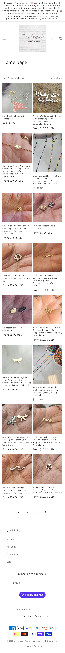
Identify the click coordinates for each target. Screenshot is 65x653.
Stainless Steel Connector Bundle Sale (14, 117)
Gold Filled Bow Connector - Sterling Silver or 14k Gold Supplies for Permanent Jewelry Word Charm (17, 441)
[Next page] (55, 511)
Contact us (12, 554)
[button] (4, 38)
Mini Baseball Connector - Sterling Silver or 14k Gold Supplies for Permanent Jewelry (47, 489)
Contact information (34, 646)
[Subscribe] (51, 583)
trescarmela (19, 641)
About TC (12, 546)
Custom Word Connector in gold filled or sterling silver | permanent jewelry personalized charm (47, 120)
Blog (9, 561)
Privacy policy (51, 641)
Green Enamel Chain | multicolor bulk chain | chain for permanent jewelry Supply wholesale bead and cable (47, 180)
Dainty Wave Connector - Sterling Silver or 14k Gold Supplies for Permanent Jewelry (17, 490)
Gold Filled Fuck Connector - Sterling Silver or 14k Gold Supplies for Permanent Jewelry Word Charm (47, 441)
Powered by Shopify (33, 641)
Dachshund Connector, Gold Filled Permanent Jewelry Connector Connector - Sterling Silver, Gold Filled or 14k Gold (16, 381)
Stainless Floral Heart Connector (12, 329)
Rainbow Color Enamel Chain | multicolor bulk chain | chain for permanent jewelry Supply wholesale (47, 391)
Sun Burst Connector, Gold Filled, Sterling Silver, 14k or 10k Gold (17, 278)
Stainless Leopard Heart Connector (44, 227)
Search (10, 539)
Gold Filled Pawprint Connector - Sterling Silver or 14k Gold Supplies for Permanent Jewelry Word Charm (17, 229)
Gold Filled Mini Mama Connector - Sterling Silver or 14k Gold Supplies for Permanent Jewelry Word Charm (46, 280)
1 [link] (10, 511)
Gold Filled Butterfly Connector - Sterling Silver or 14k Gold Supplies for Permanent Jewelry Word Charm (47, 331)
